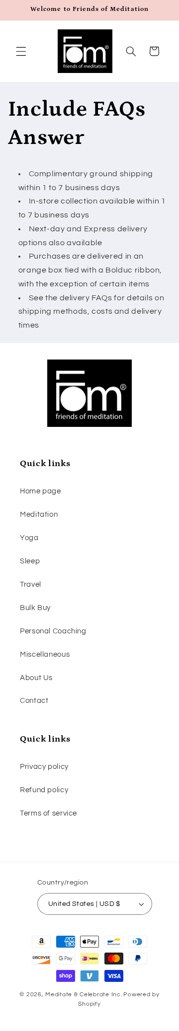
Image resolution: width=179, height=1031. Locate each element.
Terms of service (48, 813)
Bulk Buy (35, 608)
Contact (34, 700)
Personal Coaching (53, 631)
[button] (20, 51)
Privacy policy (44, 766)
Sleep (30, 561)
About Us (36, 678)
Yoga (29, 538)
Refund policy (44, 790)
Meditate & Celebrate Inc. (83, 994)
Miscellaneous (45, 654)
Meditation (39, 514)
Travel (30, 584)
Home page (40, 491)
